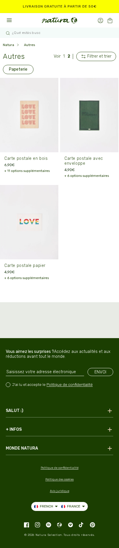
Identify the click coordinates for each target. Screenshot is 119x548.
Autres (29, 45)
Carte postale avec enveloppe (83, 161)
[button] (110, 20)
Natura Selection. (49, 535)
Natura (8, 45)
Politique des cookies (59, 479)
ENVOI (100, 372)
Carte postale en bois (26, 158)
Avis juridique (59, 491)
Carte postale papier (25, 265)
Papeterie (18, 69)
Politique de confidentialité (70, 384)
